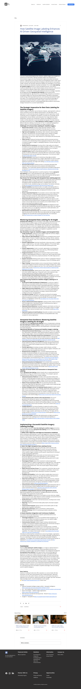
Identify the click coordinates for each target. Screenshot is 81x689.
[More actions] (60, 25)
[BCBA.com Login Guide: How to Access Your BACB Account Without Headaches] (58, 619)
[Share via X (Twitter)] (23, 603)
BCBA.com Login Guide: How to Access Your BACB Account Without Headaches (58, 626)
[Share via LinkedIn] (26, 603)
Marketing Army (36, 659)
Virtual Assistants (37, 662)
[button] (39, 4)
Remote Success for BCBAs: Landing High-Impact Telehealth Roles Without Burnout (40, 626)
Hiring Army (35, 656)
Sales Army (35, 661)
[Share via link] (28, 603)
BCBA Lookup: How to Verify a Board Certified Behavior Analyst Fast (22, 626)
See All (65, 612)
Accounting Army (36, 654)
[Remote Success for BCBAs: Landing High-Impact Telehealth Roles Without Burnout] (40, 619)
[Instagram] (9, 673)
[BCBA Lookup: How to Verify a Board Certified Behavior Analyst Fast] (23, 619)
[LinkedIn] (13, 673)
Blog (16, 18)
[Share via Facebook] (20, 603)
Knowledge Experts (37, 657)
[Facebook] (6, 673)
